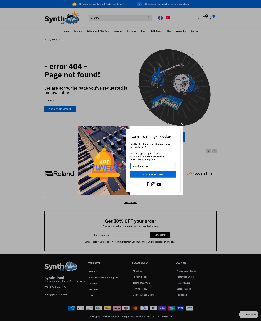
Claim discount (153, 174)
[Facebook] (147, 184)
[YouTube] (158, 184)
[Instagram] (153, 184)
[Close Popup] (182, 124)
